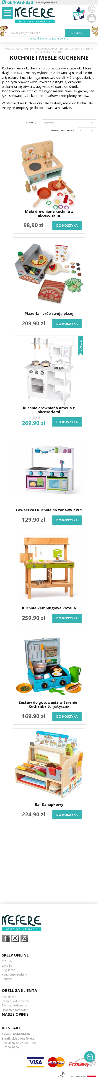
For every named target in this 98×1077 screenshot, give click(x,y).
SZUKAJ (77, 33)
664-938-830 (21, 1034)
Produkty (28, 49)
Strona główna (13, 49)
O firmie (7, 961)
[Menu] (7, 13)
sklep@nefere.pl (47, 2)
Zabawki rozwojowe (46, 49)
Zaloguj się (91, 9)
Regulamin (8, 970)
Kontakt (7, 979)
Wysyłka (7, 966)
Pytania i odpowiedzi (15, 1001)
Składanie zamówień (15, 1010)
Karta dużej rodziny (14, 974)
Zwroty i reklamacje (14, 1005)
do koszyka (67, 225)
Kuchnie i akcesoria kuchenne (75, 49)
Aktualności (9, 997)
